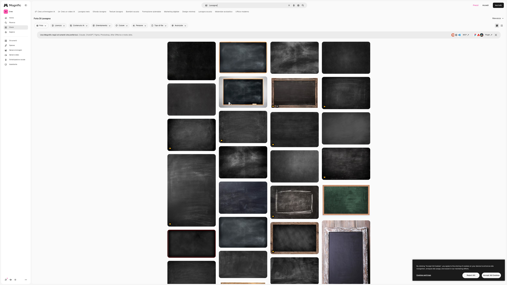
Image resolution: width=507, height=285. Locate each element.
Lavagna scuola (205, 11)
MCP (465, 35)
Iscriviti (498, 5)
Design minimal (188, 11)
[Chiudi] (495, 35)
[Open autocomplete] (205, 5)
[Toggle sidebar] (26, 5)
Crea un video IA (68, 11)
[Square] (502, 25)
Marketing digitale (171, 11)
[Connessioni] (6, 280)
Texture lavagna (116, 11)
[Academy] (10, 280)
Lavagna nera (84, 11)
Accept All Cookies (491, 275)
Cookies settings (423, 275)
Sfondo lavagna (99, 11)
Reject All (471, 275)
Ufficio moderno (242, 11)
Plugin (487, 35)
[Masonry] (497, 25)
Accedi (485, 5)
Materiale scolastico (223, 11)
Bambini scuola (132, 11)
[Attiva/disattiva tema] (15, 280)
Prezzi (475, 5)
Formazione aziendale (151, 11)
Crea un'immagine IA (46, 11)
